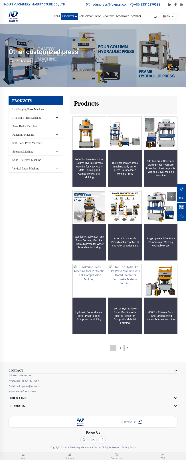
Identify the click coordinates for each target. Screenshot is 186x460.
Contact (136, 16)
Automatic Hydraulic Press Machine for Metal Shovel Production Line (125, 242)
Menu (23, 458)
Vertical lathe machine (25, 168)
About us (108, 16)
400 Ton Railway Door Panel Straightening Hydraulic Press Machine (161, 316)
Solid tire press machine (26, 159)
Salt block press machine (27, 143)
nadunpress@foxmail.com (110, 4)
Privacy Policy (129, 447)
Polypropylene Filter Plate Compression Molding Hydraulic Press (160, 242)
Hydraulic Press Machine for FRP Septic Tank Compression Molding (89, 316)
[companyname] (13, 16)
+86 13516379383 (147, 4)
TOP (163, 458)
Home (57, 16)
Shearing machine (22, 151)
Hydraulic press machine (26, 117)
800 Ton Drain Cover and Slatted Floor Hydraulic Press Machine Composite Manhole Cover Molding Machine (160, 168)
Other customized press (33, 61)
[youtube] (181, 4)
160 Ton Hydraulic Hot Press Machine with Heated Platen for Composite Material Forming (125, 315)
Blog (98, 16)
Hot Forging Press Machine (28, 109)
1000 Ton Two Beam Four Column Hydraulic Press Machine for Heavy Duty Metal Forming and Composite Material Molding (89, 168)
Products (68, 16)
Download (122, 16)
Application (86, 16)
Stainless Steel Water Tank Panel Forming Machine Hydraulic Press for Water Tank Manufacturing (89, 242)
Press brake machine (24, 126)
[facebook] (175, 4)
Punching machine (23, 134)
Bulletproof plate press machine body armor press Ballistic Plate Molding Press (125, 168)
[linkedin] (170, 4)
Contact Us (116, 458)
